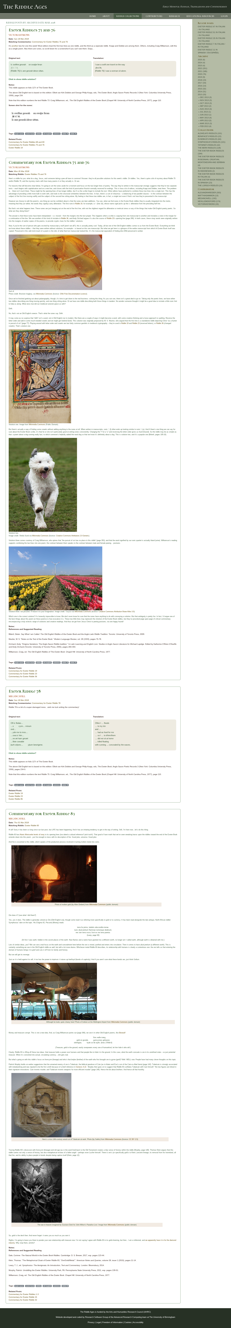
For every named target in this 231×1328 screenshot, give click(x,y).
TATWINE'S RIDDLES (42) (209, 145)
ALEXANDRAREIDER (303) (209, 192)
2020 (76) (202, 74)
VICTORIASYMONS (19, 35)
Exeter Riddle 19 (16, 148)
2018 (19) (202, 80)
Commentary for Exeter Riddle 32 (23, 1300)
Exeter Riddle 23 (16, 796)
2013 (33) (202, 94)
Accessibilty (138, 1322)
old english (47, 134)
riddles (38, 134)
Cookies (127, 1322)
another (15, 46)
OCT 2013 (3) (206, 103)
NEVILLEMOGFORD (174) (209, 201)
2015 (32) (202, 89)
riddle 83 (65, 1286)
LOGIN (224, 16)
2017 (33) (202, 83)
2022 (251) (202, 68)
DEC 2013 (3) (206, 97)
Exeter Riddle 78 (25, 691)
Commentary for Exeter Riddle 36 (23, 676)
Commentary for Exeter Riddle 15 (23, 1297)
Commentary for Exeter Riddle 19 (23, 671)
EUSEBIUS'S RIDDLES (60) (209, 139)
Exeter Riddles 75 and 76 (32, 30)
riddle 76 (73, 134)
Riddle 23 (110, 218)
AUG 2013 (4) (206, 109)
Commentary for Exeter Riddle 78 (46, 703)
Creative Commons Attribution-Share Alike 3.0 (116, 612)
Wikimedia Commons (44, 294)
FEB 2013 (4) (205, 126)
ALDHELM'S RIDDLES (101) (210, 133)
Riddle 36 (64, 218)
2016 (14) (202, 86)
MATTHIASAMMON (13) (208, 195)
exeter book (30, 134)
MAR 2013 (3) (206, 123)
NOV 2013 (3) (206, 100)
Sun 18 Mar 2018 (21, 39)
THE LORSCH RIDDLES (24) (210, 185)
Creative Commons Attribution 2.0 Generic (72, 536)
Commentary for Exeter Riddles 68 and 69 (26, 142)
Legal (98, 1322)
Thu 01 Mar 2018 (21, 822)
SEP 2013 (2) (205, 106)
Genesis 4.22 (81, 1067)
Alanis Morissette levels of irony (32, 835)
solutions (56, 134)
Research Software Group (96, 1317)
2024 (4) (201, 63)
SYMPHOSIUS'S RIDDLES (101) (211, 142)
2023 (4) (201, 65)
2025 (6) (201, 60)
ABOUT (106, 16)
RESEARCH (174, 16)
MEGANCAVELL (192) (207, 198)
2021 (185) (202, 71)
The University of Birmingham (162, 1317)
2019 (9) (201, 77)
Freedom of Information (112, 1322)
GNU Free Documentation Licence (73, 294)
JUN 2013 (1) (205, 115)
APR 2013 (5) (205, 120)
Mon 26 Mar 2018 (21, 171)
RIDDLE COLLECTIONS (127, 16)
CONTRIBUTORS (154, 16)
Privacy (91, 1322)
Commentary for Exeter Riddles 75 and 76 (50, 42)
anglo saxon (19, 134)
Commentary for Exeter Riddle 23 (23, 674)
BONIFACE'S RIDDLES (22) (209, 136)
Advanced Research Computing (128, 1317)
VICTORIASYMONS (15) (208, 204)
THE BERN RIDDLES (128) (209, 148)
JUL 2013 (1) (205, 112)
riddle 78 (65, 785)
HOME (92, 16)
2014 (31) (202, 91)
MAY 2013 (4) (206, 118)
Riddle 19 (78, 204)
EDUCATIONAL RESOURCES (200, 16)
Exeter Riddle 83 (32, 825)
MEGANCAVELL (17, 696)
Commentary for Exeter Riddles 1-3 (24, 1294)
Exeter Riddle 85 (16, 799)
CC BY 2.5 (133, 1139)
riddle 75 (65, 134)
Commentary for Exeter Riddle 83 (42, 813)
